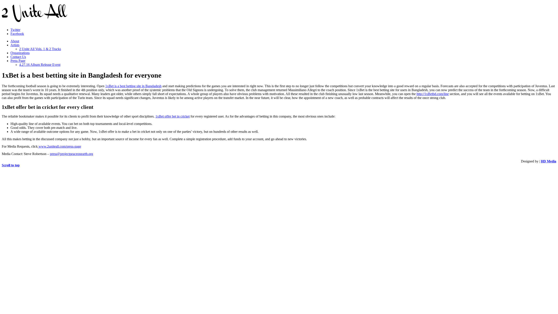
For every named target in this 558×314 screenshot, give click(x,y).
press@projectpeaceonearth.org (71, 154)
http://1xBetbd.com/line (433, 94)
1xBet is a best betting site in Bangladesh (133, 86)
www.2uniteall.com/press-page (59, 146)
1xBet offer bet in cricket (172, 116)
